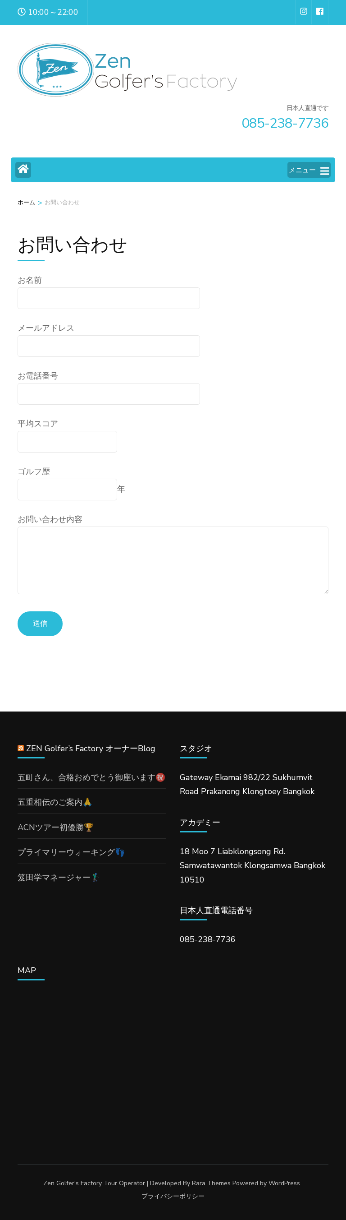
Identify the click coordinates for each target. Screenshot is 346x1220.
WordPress (284, 1183)
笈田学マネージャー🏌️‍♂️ (59, 877)
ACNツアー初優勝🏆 (56, 827)
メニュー (302, 170)
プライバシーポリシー (173, 1196)
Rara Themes (211, 1183)
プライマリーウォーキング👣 (71, 852)
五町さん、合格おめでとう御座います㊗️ (91, 777)
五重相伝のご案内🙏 (55, 802)
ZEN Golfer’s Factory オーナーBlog (90, 748)
